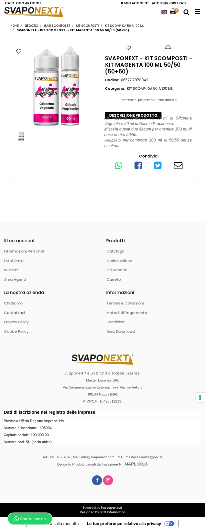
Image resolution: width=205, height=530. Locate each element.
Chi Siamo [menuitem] (13, 303)
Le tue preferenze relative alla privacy (124, 523)
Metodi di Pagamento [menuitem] (126, 312)
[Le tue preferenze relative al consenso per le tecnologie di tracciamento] (200, 397)
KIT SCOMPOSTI (87, 26)
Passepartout (111, 508)
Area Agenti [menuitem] (15, 279)
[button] (56, 86)
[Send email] (178, 167)
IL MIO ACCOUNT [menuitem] (135, 3)
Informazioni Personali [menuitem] (24, 251)
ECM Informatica (112, 512)
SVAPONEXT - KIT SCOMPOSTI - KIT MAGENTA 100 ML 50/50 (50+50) (73, 30)
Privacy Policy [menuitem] (16, 321)
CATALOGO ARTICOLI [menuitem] (23, 3)
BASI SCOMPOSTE (57, 26)
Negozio (31, 26)
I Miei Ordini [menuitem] (14, 260)
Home (14, 26)
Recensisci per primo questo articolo (148, 100)
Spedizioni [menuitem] (115, 321)
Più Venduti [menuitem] (116, 269)
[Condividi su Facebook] (138, 167)
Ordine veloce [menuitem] (119, 260)
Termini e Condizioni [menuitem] (125, 303)
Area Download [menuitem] (120, 331)
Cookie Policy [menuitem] (16, 331)
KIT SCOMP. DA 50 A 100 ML (124, 26)
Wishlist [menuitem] (11, 269)
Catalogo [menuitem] (115, 251)
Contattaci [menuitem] (14, 312)
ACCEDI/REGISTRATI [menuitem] (169, 3)
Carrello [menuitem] (113, 279)
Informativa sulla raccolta (55, 523)
